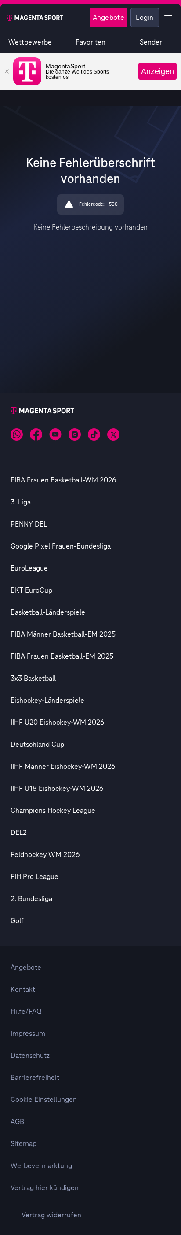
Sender (151, 42)
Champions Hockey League (53, 811)
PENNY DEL (29, 524)
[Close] (6, 71)
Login (145, 18)
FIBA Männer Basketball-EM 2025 (63, 634)
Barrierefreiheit (35, 1078)
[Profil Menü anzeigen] (168, 17)
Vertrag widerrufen (51, 1215)
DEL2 (19, 833)
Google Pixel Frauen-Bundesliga (61, 546)
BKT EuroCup (31, 590)
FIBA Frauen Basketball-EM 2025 (62, 656)
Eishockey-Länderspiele (47, 701)
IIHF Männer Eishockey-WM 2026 (63, 767)
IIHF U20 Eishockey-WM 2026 (57, 723)
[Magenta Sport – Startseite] (35, 17)
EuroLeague (29, 568)
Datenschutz (30, 1056)
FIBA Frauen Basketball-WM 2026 (63, 480)
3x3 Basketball (33, 678)
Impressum (28, 1034)
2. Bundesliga (31, 899)
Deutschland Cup (37, 745)
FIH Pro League (34, 877)
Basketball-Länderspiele (48, 612)
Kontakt (23, 990)
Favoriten (90, 42)
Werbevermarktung (41, 1166)
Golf (17, 921)
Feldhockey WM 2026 (45, 855)
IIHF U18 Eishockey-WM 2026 (57, 789)
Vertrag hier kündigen (45, 1188)
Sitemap (23, 1144)
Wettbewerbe (30, 42)
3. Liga (21, 502)
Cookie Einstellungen (44, 1100)
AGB (17, 1122)
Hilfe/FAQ (26, 1012)
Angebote (108, 18)
